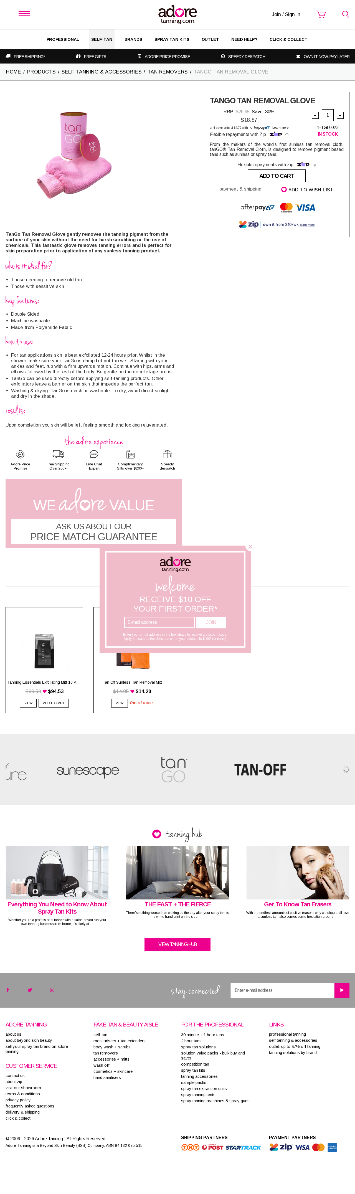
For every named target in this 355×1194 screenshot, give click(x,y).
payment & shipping (240, 189)
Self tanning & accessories (293, 1040)
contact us (15, 1075)
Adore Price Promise (167, 56)
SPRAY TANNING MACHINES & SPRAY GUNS (215, 1100)
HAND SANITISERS (107, 1077)
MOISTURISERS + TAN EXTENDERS (119, 1040)
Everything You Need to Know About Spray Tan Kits (57, 908)
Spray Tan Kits (171, 39)
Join (211, 622)
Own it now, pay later (326, 56)
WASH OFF (101, 1065)
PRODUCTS (41, 72)
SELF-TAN (101, 39)
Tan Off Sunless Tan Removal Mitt (132, 682)
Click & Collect (289, 39)
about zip (14, 1081)
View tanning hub (177, 944)
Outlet (210, 39)
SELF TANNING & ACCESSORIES (101, 72)
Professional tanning (287, 1034)
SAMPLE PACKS (193, 1082)
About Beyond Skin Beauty (29, 1040)
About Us (13, 1034)
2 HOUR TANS (191, 1040)
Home (13, 72)
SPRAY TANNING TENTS (198, 1094)
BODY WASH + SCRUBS (112, 1047)
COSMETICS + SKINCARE (113, 1071)
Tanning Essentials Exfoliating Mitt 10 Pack (44, 682)
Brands (133, 39)
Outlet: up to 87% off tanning (294, 1046)
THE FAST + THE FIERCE (177, 904)
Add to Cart (276, 176)
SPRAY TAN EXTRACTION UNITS (204, 1088)
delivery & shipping (23, 1112)
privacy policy (18, 1099)
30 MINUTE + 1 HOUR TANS (202, 1034)
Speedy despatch (246, 56)
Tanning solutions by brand (293, 1052)
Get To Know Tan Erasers (297, 904)
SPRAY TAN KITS (193, 1070)
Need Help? (244, 39)
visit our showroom (23, 1087)
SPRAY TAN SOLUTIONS (198, 1047)
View (28, 703)
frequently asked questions (30, 1106)
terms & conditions (23, 1093)
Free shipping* (29, 56)
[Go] (341, 990)
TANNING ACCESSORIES (199, 1076)
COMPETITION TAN (195, 1064)
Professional (63, 39)
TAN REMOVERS (168, 72)
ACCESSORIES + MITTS (111, 1059)
